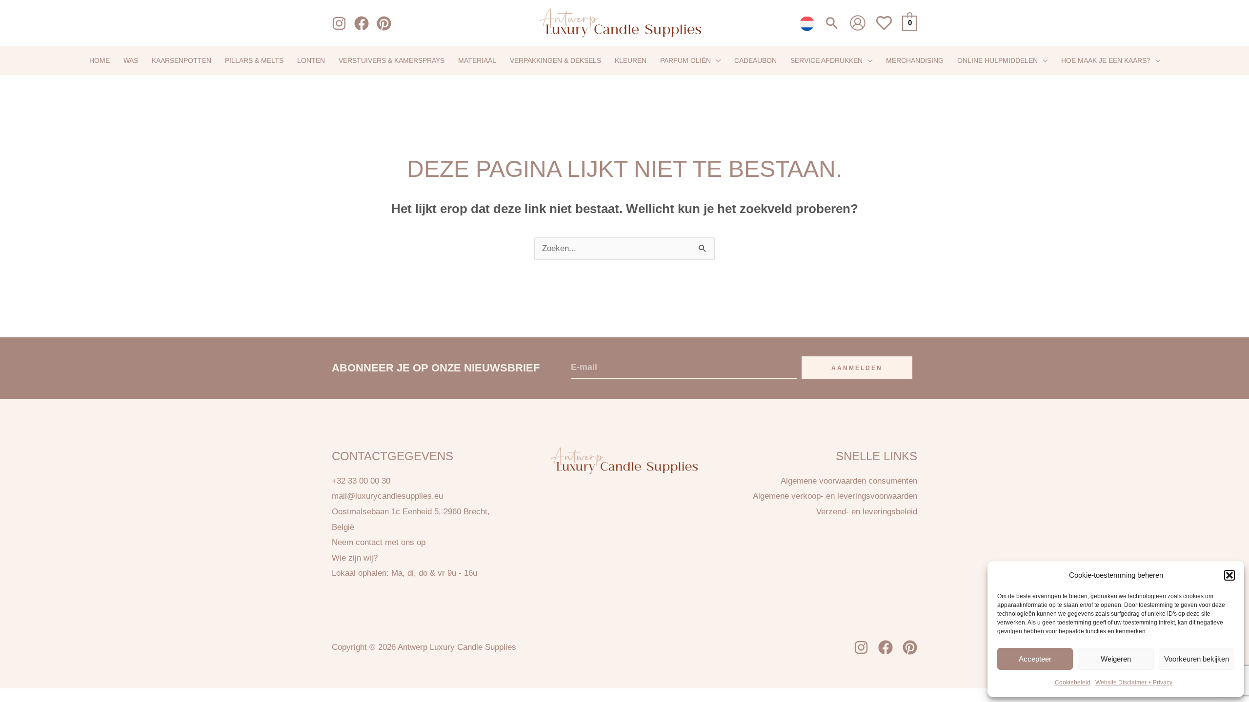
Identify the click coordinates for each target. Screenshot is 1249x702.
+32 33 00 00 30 (361, 481)
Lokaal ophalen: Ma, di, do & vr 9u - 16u (404, 573)
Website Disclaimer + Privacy (1133, 682)
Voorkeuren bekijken (1196, 658)
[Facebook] (361, 23)
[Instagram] (339, 23)
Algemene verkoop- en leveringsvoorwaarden (835, 496)
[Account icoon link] (857, 23)
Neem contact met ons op (378, 542)
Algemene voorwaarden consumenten (849, 481)
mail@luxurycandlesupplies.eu (387, 496)
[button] (1229, 575)
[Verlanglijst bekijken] (884, 28)
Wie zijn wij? (355, 558)
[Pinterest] (384, 23)
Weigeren (1116, 658)
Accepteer (1035, 658)
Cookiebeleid (1072, 682)
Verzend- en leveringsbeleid (866, 511)
